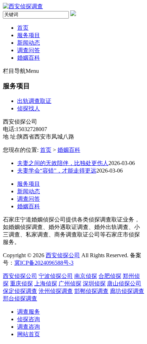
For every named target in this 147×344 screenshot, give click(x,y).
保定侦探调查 (20, 291)
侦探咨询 (28, 319)
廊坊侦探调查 (127, 291)
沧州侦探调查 (56, 291)
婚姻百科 (28, 58)
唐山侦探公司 (124, 283)
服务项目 (28, 35)
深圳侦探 (94, 283)
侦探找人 (28, 108)
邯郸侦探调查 (91, 291)
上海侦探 (45, 283)
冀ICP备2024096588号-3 (44, 263)
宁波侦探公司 (56, 276)
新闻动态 (28, 43)
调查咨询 (28, 327)
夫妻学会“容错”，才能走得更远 (56, 171)
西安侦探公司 (63, 255)
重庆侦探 (21, 283)
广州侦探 (70, 283)
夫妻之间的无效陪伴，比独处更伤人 (62, 163)
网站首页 (28, 334)
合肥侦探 (109, 276)
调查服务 (28, 312)
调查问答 (28, 50)
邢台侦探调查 (20, 298)
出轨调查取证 (34, 101)
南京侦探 (85, 276)
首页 (23, 28)
